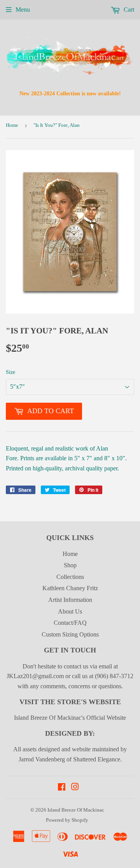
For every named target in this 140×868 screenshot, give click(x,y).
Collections (70, 576)
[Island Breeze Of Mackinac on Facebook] (62, 787)
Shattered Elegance (96, 759)
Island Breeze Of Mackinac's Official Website (70, 717)
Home (12, 125)
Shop (70, 565)
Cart (128, 9)
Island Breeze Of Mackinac (75, 810)
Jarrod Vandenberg (42, 759)
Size (10, 372)
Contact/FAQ (70, 622)
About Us (70, 611)
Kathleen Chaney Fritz (70, 588)
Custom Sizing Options (70, 634)
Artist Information (70, 599)
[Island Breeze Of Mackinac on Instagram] (75, 787)
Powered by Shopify (67, 820)
